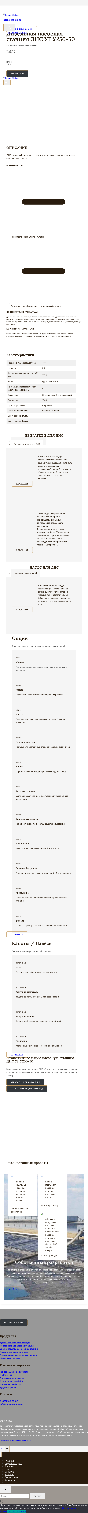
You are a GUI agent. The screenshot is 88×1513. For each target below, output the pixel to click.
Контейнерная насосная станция (17, 1346)
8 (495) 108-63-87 (12, 20)
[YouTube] (8, 12)
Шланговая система (10, 1358)
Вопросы (12, 57)
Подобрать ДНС (16, 44)
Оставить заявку (17, 33)
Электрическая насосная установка (18, 1355)
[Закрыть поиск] (5, 1489)
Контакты (13, 63)
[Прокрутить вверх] (2, 1449)
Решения (12, 47)
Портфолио (14, 60)
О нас (10, 50)
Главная (12, 41)
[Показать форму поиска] (9, 27)
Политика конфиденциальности (15, 1440)
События (12, 54)
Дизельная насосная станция (15, 1343)
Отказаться (20, 1511)
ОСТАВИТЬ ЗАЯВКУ (13, 1322)
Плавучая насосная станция (14, 1352)
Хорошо (11, 1511)
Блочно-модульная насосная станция (19, 1349)
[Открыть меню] (7, 82)
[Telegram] (5, 12)
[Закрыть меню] (1, 1454)
